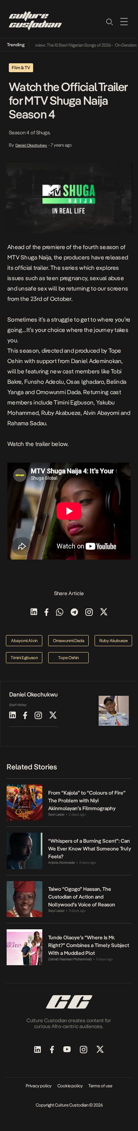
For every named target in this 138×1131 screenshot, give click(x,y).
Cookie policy (70, 1085)
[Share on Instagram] (89, 612)
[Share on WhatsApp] (59, 612)
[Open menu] (124, 21)
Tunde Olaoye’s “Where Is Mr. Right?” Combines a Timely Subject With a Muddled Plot (88, 945)
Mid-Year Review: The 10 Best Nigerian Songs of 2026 (58, 45)
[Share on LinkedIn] (34, 612)
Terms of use (100, 1085)
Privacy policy (39, 1085)
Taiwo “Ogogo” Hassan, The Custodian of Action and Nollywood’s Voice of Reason (81, 896)
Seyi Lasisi (56, 814)
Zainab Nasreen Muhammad (70, 959)
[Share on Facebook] (47, 612)
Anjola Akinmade (61, 862)
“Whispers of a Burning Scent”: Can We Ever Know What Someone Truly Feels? (89, 848)
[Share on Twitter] (103, 612)
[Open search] (109, 21)
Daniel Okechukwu (31, 145)
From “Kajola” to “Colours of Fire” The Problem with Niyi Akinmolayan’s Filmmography (86, 800)
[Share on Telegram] (74, 612)
